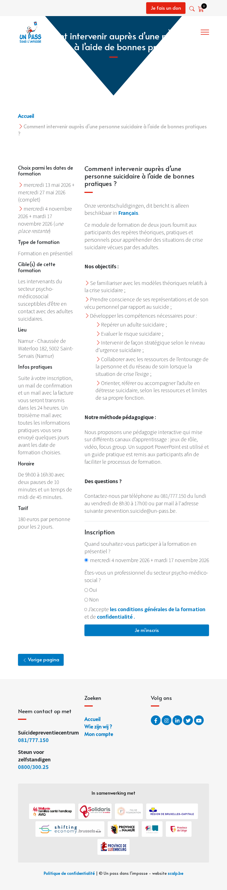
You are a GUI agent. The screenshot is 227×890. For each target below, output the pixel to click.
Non (94, 599)
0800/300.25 (33, 766)
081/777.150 (34, 739)
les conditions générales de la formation (157, 609)
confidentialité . (116, 616)
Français (128, 212)
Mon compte (98, 733)
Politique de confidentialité (69, 873)
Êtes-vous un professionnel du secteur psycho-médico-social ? (146, 576)
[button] (192, 9)
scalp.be (175, 873)
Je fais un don (166, 7)
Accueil (26, 115)
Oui (93, 589)
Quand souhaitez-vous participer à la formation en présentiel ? (140, 547)
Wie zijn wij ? (182, 31)
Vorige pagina (43, 659)
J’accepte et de (144, 612)
